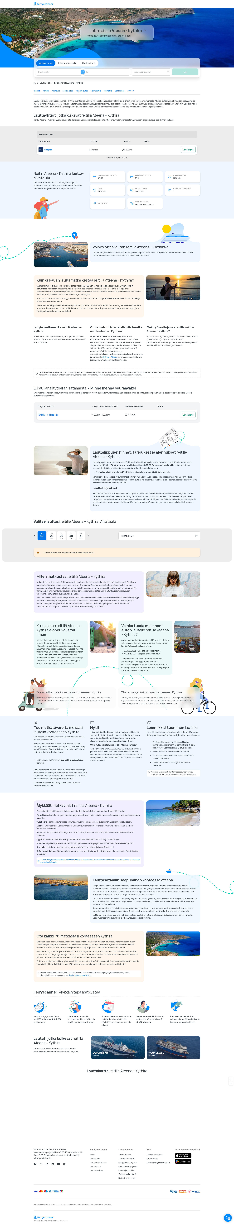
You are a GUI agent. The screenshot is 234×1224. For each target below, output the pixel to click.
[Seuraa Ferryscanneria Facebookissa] (35, 1163)
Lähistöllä (119, 90)
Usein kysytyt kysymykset (158, 1162)
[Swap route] (83, 72)
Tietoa (37, 90)
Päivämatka (96, 90)
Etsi (185, 72)
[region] (117, 1109)
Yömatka (108, 90)
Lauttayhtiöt (95, 1166)
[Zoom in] (231, 1079)
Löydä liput (188, 149)
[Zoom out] (231, 1083)
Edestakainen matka (67, 63)
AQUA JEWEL (156, 1052)
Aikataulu (56, 90)
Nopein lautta (82, 90)
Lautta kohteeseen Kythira (80, 975)
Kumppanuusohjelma (127, 1162)
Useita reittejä (88, 63)
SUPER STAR (100, 1052)
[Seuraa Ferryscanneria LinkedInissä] (52, 1163)
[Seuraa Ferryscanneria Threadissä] (64, 1163)
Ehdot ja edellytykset (127, 1166)
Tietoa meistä (124, 1154)
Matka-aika (68, 90)
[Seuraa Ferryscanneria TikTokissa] (46, 1163)
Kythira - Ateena (110, 357)
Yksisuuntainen (46, 63)
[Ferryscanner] (43, 4)
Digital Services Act (127, 1178)
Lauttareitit (45, 83)
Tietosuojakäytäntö (127, 1174)
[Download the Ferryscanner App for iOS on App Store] (183, 1155)
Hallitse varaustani (155, 1154)
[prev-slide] (35, 535)
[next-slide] (87, 535)
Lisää (129, 90)
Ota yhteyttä (152, 1158)
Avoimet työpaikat (126, 1158)
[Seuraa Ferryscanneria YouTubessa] (58, 1163)
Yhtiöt (46, 90)
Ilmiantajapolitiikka (126, 1170)
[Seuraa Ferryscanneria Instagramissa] (40, 1163)
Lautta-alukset (96, 1170)
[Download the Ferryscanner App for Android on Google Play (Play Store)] (183, 1161)
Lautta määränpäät (98, 1162)
